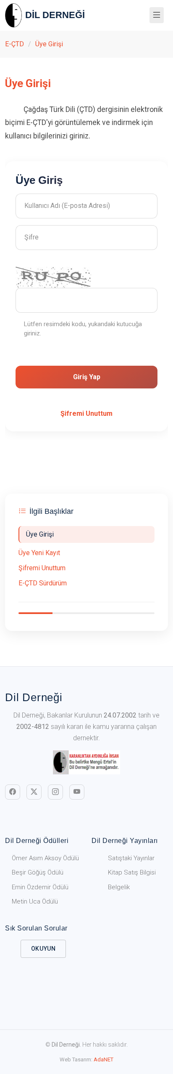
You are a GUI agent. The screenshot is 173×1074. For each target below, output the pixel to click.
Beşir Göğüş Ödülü (37, 872)
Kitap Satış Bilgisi (132, 872)
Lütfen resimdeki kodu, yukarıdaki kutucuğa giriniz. (83, 329)
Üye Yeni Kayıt (39, 553)
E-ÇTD (14, 44)
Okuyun (43, 948)
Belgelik (119, 887)
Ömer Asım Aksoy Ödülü (45, 858)
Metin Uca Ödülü (35, 901)
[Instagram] (55, 792)
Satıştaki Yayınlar (131, 858)
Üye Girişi (49, 44)
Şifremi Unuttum (42, 568)
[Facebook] (12, 792)
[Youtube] (76, 792)
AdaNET (103, 1059)
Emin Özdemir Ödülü (40, 887)
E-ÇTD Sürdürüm (42, 583)
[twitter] (34, 792)
